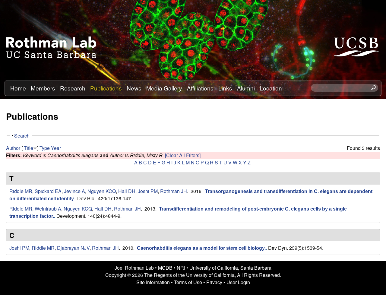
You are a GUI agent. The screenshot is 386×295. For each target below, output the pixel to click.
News (134, 88)
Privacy (214, 282)
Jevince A (74, 191)
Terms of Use (188, 282)
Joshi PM (148, 191)
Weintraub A (48, 208)
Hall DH (126, 191)
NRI (181, 267)
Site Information (153, 282)
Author (13, 147)
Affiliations (200, 88)
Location (271, 88)
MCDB (165, 267)
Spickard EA (48, 191)
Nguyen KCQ (101, 191)
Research (72, 88)
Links (225, 88)
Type (45, 147)
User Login (238, 282)
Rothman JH (173, 191)
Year (56, 147)
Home (18, 88)
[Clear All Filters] (183, 155)
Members (43, 88)
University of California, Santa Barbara (230, 267)
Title (28, 147)
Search (22, 135)
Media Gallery (164, 88)
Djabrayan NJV (73, 247)
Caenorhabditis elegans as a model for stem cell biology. (201, 248)
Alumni (246, 88)
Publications (106, 88)
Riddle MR (20, 191)
